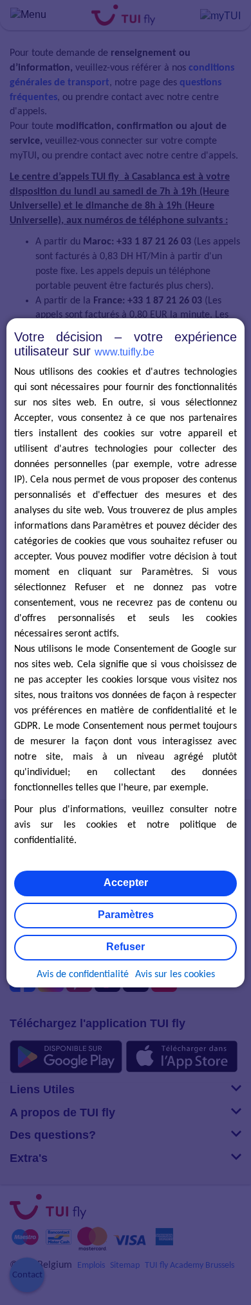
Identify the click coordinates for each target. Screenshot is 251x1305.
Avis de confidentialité (83, 974)
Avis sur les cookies (175, 974)
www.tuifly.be (124, 351)
